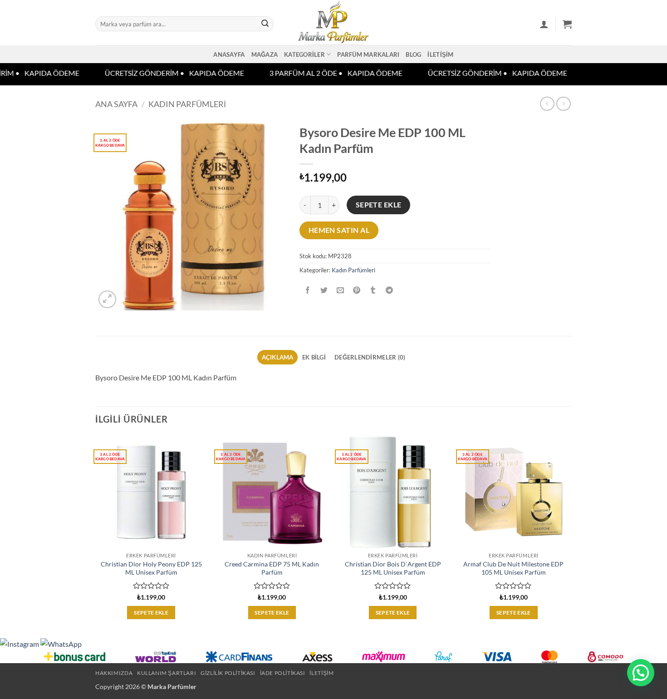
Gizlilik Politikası (228, 672)
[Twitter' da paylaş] (324, 290)
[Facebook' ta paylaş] (307, 290)
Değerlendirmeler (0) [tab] (369, 357)
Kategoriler (304, 54)
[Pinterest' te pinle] (356, 290)
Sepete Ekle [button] (151, 612)
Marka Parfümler (171, 686)
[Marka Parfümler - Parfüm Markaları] (334, 22)
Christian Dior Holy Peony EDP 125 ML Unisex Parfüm (151, 568)
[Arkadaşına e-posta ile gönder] (340, 290)
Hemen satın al (339, 230)
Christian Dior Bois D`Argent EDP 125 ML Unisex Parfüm (393, 568)
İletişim (440, 54)
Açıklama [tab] (278, 357)
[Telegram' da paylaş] (389, 290)
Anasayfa (229, 54)
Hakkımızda (113, 672)
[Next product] (547, 104)
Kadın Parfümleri (187, 104)
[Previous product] (563, 104)
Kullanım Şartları (166, 672)
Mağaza (264, 54)
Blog (413, 54)
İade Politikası (282, 672)
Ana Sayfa (116, 104)
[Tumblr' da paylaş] (373, 290)
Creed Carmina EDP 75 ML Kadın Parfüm (272, 568)
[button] (544, 24)
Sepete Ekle (379, 205)
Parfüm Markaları (368, 54)
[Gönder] (265, 24)
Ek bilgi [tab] (314, 357)
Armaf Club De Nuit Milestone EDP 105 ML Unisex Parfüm (513, 568)
